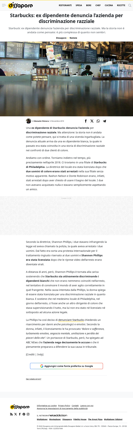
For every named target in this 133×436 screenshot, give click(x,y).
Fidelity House (80, 419)
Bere (88, 5)
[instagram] (28, 413)
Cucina (109, 5)
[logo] (20, 5)
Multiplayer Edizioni (113, 419)
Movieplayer (55, 419)
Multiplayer (42, 419)
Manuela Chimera (41, 121)
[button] (85, 121)
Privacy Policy (64, 405)
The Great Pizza (95, 419)
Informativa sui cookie (47, 405)
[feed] (11, 413)
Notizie (73, 37)
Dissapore (61, 37)
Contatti (75, 405)
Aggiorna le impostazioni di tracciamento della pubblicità (62, 408)
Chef (98, 5)
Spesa (79, 5)
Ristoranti (65, 5)
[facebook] (19, 413)
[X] (15, 413)
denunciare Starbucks (71, 320)
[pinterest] (24, 413)
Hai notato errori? (33, 379)
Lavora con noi (86, 405)
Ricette (121, 5)
